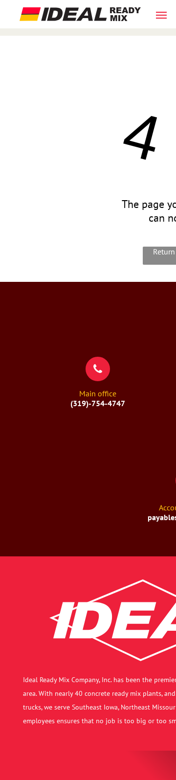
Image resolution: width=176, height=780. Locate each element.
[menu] (161, 15)
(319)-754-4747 (97, 403)
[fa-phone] (97, 375)
